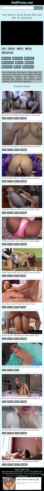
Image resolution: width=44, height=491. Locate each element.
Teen (18, 67)
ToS (27, 469)
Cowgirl (7, 58)
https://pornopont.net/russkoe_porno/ (15, 471)
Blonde (30, 63)
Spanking (8, 67)
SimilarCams (18, 473)
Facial (20, 63)
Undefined (29, 67)
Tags (23, 469)
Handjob (29, 58)
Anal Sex (18, 58)
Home (17, 469)
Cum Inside (8, 63)
